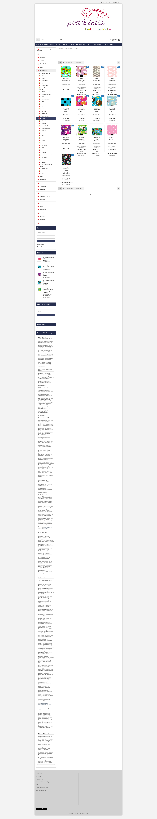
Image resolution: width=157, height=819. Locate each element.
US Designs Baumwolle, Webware (46, 165)
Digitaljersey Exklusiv (46, 91)
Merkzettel (116, 2)
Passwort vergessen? (42, 246)
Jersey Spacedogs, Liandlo (66, 168)
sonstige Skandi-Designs (47, 155)
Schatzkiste (43, 179)
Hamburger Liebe (45, 99)
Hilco (42, 101)
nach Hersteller (98, 44)
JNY (42, 106)
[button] (102, 2)
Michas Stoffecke (45, 128)
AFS (42, 75)
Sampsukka (44, 145)
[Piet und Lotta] (78, 20)
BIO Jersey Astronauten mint (112, 109)
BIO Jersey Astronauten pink (81, 109)
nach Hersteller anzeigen (44, 73)
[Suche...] (61, 39)
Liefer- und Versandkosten (42, 787)
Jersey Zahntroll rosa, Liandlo (81, 80)
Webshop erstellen (73, 813)
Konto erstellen (40, 244)
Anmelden (46, 241)
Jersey (72, 44)
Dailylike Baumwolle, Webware (45, 88)
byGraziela (43, 83)
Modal (89, 44)
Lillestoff (43, 121)
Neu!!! (106, 44)
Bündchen (42, 203)
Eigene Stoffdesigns (46, 94)
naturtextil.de (45, 528)
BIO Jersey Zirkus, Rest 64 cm (66, 80)
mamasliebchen (45, 125)
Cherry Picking (44, 85)
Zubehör (42, 213)
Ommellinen (44, 138)
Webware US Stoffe (45, 196)
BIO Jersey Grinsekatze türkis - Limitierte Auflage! (66, 109)
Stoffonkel (44, 157)
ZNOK (42, 173)
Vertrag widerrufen (41, 808)
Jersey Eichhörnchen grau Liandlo (96, 80)
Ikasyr (42, 104)
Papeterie (42, 219)
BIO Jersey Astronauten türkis (97, 109)
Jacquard (65, 44)
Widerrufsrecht (39, 779)
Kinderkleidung (80, 44)
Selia (42, 147)
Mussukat (43, 130)
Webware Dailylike (44, 193)
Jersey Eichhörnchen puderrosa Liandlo (112, 80)
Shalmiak (43, 150)
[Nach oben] (152, 816)
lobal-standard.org (48, 527)
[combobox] (70, 62)
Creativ (42, 223)
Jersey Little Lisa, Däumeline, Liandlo (97, 139)
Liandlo (43, 118)
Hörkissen (42, 216)
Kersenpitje (44, 113)
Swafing (43, 159)
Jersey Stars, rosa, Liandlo (112, 138)
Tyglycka (43, 162)
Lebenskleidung (45, 116)
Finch (42, 96)
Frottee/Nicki (43, 209)
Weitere (112, 44)
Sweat (41, 206)
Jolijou (43, 108)
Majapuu (43, 123)
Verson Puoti (44, 168)
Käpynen (43, 111)
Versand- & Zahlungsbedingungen (44, 782)
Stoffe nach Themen (45, 183)
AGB (37, 784)
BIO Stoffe (42, 189)
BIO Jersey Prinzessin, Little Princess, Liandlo (81, 139)
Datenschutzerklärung (41, 790)
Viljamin (43, 171)
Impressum (38, 776)
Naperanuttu (44, 133)
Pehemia (43, 142)
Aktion (58, 44)
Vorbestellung (43, 186)
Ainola (42, 78)
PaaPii (43, 140)
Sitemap (39, 328)
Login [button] (108, 2)
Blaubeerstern (44, 80)
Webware (42, 199)
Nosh (42, 135)
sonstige (43, 152)
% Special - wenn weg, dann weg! (45, 44)
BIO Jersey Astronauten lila (66, 139)
